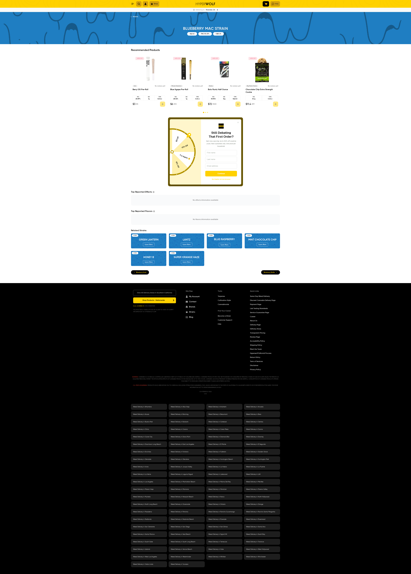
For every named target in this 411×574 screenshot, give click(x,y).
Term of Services (256, 361)
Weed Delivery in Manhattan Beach (183, 482)
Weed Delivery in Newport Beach (182, 497)
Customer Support (225, 320)
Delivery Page (255, 325)
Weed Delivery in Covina (254, 429)
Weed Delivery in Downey (255, 437)
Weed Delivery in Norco (216, 497)
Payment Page (255, 304)
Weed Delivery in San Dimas (218, 527)
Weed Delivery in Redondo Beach (182, 519)
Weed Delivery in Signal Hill (217, 534)
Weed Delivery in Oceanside (180, 504)
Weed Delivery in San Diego (180, 527)
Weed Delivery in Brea (253, 414)
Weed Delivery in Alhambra (142, 407)
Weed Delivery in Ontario (216, 504)
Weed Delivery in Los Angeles (143, 482)
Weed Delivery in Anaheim (217, 407)
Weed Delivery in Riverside (217, 519)
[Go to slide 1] (203, 112)
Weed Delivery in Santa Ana (255, 527)
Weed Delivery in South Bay (255, 534)
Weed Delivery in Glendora (180, 459)
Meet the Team (256, 349)
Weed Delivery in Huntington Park (257, 459)
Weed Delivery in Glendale (142, 459)
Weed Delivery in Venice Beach (181, 549)
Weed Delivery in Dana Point (180, 437)
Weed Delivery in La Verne (142, 474)
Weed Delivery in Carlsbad (217, 422)
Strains (135, 17)
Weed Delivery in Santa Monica (144, 534)
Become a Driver (224, 316)
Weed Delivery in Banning (179, 414)
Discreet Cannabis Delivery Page (262, 300)
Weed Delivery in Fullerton (217, 452)
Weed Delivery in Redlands (142, 519)
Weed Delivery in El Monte (217, 444)
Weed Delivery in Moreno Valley (256, 489)
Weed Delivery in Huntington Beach (220, 459)
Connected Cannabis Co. (143, 86)
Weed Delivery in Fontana (179, 452)
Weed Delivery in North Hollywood (257, 497)
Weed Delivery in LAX (253, 474)
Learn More (149, 244)
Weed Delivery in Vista (216, 549)
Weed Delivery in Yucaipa (179, 564)
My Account (194, 297)
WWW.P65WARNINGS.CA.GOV (212, 387)
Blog (191, 317)
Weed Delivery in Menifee (254, 482)
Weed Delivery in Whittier (217, 557)
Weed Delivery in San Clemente (144, 527)
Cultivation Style (224, 300)
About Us (253, 321)
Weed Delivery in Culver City (142, 437)
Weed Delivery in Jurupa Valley (181, 467)
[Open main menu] (132, 4)
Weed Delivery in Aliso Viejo (180, 407)
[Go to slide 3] (207, 112)
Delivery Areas (255, 329)
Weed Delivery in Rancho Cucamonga (221, 512)
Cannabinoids (223, 304)
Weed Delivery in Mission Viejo (143, 489)
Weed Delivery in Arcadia (254, 407)
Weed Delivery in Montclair (217, 489)
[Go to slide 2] (205, 112)
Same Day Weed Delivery (260, 296)
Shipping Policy (256, 345)
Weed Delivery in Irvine (140, 467)
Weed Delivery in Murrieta (141, 497)
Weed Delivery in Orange (254, 504)
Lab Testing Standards (259, 308)
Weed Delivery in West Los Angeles (145, 557)
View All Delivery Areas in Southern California (154, 293)
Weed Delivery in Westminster (181, 557)
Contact (192, 302)
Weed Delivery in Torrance (255, 542)
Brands (192, 307)
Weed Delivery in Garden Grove (257, 452)
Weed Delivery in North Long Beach (145, 504)
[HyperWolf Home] (205, 4)
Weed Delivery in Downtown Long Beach (147, 444)
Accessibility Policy (257, 341)
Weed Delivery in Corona (179, 429)
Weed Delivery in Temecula (217, 542)
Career (252, 317)
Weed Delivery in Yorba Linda (143, 564)
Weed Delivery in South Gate (143, 542)
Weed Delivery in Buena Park (143, 422)
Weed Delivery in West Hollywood (257, 549)
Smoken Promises (178, 86)
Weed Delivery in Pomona (179, 512)
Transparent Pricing (257, 333)
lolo (212, 86)
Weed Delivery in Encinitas (142, 452)
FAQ (219, 324)
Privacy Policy (255, 369)
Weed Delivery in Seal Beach (181, 534)
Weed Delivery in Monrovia (180, 489)
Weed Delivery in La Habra (217, 467)
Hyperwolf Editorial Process (260, 353)
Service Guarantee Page (259, 313)
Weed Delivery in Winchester (256, 557)
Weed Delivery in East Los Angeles (182, 444)
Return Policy (255, 357)
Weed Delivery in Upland (141, 549)
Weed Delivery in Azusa (141, 414)
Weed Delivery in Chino (141, 429)
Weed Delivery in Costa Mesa (218, 429)
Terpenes (221, 296)
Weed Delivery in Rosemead (255, 519)
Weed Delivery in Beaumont (217, 414)
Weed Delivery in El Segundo (256, 444)
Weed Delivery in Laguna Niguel (182, 474)
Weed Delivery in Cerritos (254, 422)
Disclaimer (254, 365)
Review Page (255, 337)
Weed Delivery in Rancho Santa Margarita (260, 512)
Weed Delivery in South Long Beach (183, 542)
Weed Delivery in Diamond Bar (218, 437)
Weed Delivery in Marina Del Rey (219, 482)
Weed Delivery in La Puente (255, 467)
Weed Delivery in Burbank (179, 422)
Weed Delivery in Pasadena (142, 512)
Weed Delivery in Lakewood (217, 474)
